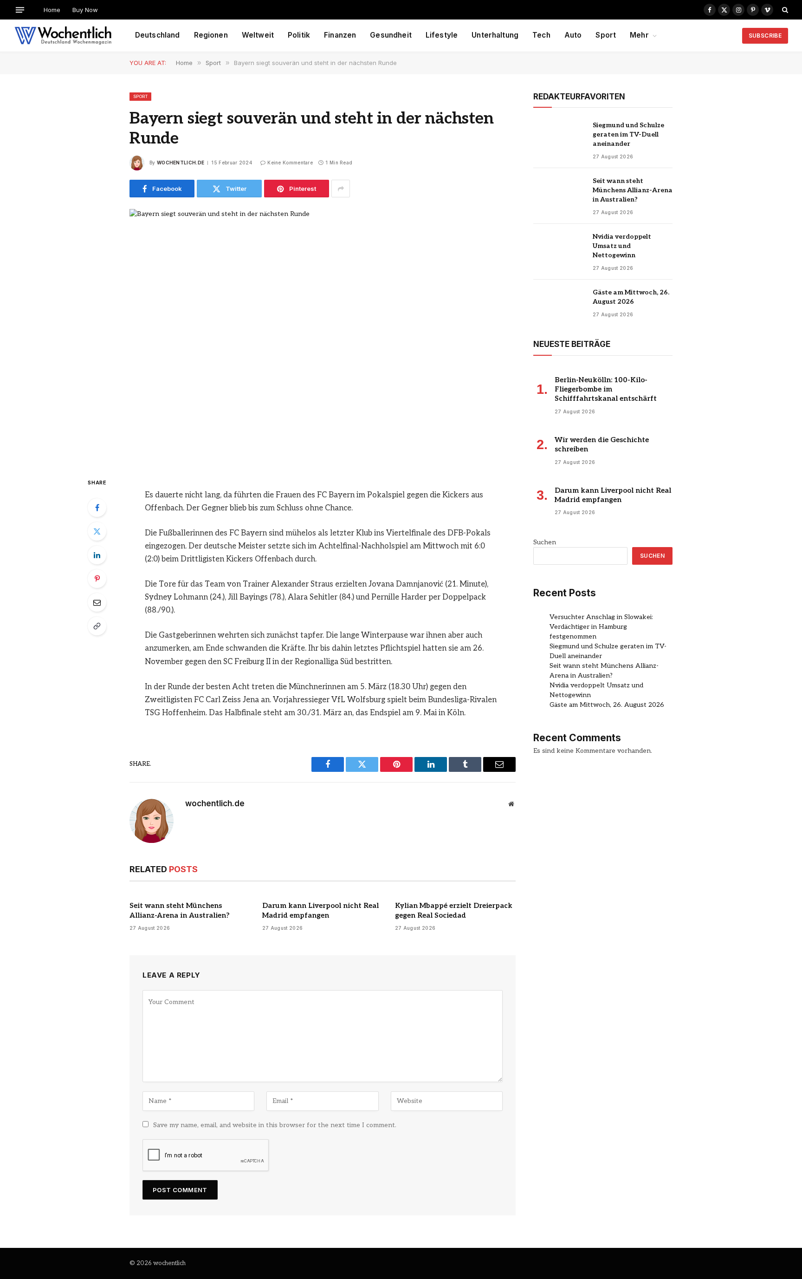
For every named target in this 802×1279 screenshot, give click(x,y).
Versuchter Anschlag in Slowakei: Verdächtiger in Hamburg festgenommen (601, 626)
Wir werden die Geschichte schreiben (602, 444)
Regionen (211, 35)
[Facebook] (97, 507)
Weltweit (258, 35)
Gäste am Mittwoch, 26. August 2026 (631, 297)
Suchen (544, 542)
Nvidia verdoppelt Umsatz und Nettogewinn (622, 246)
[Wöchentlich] (63, 36)
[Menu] (20, 9)
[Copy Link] (97, 626)
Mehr (639, 35)
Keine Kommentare (290, 162)
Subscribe (765, 35)
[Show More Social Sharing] (340, 188)
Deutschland (157, 35)
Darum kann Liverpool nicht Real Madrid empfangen (320, 910)
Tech (541, 35)
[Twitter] (97, 531)
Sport (605, 35)
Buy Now (85, 9)
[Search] (784, 10)
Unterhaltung (495, 35)
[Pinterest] (97, 578)
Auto (573, 35)
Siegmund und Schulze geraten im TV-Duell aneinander (628, 134)
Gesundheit (391, 35)
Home (52, 9)
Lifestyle (442, 35)
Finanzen (340, 35)
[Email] (97, 602)
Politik (299, 35)
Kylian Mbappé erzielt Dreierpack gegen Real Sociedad (453, 910)
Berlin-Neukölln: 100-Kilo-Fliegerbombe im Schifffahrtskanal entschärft (606, 389)
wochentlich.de (180, 162)
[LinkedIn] (97, 555)
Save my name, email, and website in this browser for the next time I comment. (274, 1125)
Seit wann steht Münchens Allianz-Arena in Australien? (179, 910)
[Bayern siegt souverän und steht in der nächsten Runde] (322, 335)
